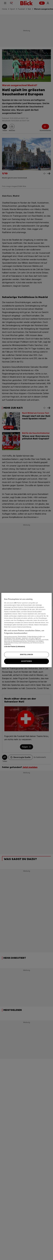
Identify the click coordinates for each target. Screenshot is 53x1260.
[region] (26, 630)
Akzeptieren (26, 661)
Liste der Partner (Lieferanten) (14, 646)
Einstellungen (26, 654)
